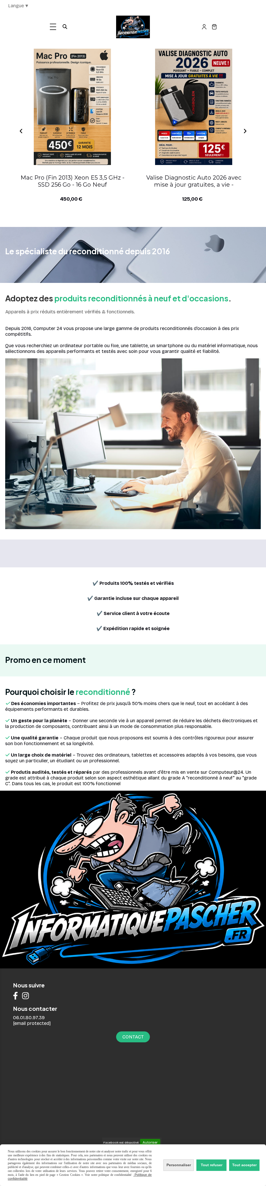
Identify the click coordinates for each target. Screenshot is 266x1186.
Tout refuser (211, 1165)
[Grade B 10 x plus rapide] (72, 107)
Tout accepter (244, 1165)
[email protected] (32, 1023)
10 (162, 219)
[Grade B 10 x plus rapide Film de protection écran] (194, 107)
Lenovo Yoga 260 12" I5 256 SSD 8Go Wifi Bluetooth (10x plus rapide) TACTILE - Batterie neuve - (193, 181)
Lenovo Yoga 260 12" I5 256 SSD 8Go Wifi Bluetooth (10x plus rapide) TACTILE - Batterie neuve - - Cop (72, 181)
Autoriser (150, 1142)
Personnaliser (179, 1165)
